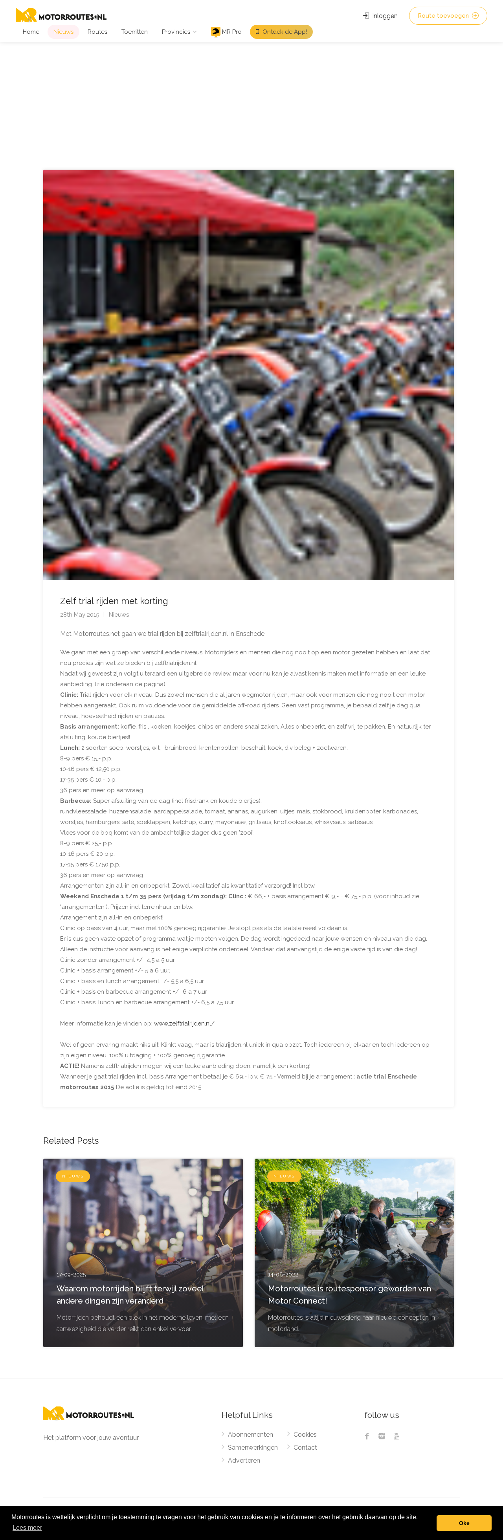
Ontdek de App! (284, 31)
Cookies (305, 1434)
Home (31, 31)
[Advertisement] (251, 101)
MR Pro (231, 31)
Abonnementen (250, 1434)
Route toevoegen (444, 15)
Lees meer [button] (27, 1527)
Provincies (176, 31)
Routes (97, 31)
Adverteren (244, 1460)
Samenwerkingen (253, 1447)
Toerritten (134, 31)
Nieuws (63, 31)
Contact (305, 1447)
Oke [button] (464, 1523)
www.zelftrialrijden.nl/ (184, 1023)
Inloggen (384, 16)
